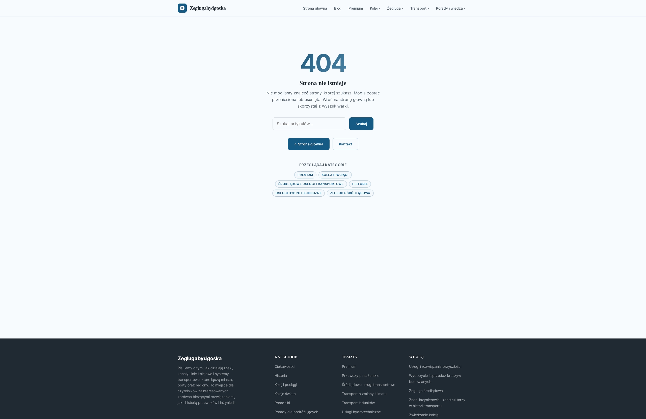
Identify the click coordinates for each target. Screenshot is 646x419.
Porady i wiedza (449, 8)
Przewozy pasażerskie (360, 375)
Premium (355, 8)
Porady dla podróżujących (296, 412)
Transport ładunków (358, 403)
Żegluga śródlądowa (350, 193)
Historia (360, 184)
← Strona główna (308, 144)
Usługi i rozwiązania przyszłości (435, 366)
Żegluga (394, 8)
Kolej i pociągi (335, 175)
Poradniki (282, 403)
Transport (418, 8)
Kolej (374, 8)
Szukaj (361, 124)
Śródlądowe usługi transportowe (311, 184)
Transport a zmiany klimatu (364, 393)
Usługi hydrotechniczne (298, 193)
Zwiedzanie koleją (424, 415)
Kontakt (345, 144)
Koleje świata (285, 393)
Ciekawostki (284, 366)
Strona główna (315, 8)
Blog (337, 8)
